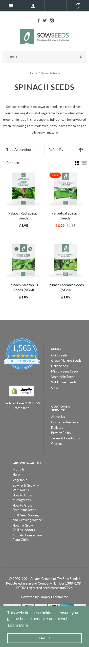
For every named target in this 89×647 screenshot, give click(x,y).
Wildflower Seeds (63, 382)
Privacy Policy (61, 433)
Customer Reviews (64, 422)
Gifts (54, 387)
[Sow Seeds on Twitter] (43, 20)
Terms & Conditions (65, 438)
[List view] (84, 162)
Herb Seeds (59, 366)
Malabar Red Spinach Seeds (24, 215)
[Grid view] (76, 162)
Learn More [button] (18, 625)
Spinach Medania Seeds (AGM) (65, 287)
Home (33, 73)
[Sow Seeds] (44, 36)
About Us (58, 417)
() (78, 5)
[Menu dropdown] (33, 5)
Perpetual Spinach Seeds (65, 215)
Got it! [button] (44, 638)
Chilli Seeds (59, 355)
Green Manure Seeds (66, 360)
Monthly (19, 469)
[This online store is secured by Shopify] (21, 390)
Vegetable (20, 480)
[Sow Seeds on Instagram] (50, 20)
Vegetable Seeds (63, 377)
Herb (16, 474)
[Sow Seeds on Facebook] (37, 20)
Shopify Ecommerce (54, 597)
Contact (57, 444)
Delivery (57, 428)
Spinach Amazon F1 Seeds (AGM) (23, 287)
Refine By (55, 149)
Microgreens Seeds (65, 371)
